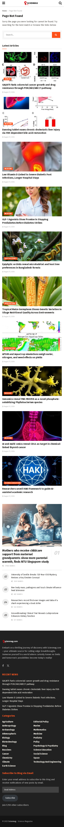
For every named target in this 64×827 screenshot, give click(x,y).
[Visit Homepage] (32, 3)
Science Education (12, 483)
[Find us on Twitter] (8, 666)
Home (4, 11)
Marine (36, 725)
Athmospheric (9, 734)
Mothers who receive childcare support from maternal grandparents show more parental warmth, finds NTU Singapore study (25, 556)
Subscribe (10, 798)
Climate (6, 762)
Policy (36, 742)
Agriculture (10, 303)
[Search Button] (60, 3)
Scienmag (12, 821)
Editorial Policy (41, 721)
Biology (8, 393)
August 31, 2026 (9, 92)
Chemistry (7, 758)
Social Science (40, 754)
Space (36, 758)
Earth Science (11, 258)
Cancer (8, 79)
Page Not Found (15, 11)
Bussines (6, 750)
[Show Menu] (3, 3)
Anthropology (9, 725)
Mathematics (39, 729)
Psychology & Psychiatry (45, 746)
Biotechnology (9, 742)
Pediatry (37, 738)
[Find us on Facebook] (3, 666)
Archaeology (8, 729)
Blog (4, 746)
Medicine (8, 124)
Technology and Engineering (47, 762)
